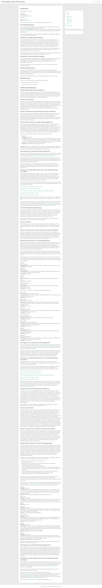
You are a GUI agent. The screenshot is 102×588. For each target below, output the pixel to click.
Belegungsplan (69, 21)
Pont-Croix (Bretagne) (97, 1)
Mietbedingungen (70, 20)
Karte (68, 23)
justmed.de (50, 579)
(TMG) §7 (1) (35, 41)
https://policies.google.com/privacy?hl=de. (27, 386)
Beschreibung (69, 16)
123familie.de (49, 22)
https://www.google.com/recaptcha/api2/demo (34, 483)
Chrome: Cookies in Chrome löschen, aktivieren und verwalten (30, 186)
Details (68, 12)
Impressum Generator (32, 22)
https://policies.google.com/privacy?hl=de (48, 205)
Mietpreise (68, 18)
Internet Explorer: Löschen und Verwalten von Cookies (29, 192)
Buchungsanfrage (70, 25)
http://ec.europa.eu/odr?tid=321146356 (28, 30)
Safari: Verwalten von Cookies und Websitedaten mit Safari (30, 188)
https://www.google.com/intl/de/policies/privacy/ (37, 577)
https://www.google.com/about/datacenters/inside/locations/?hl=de (44, 155)
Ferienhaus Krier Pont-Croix (13, 2)
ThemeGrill (59, 586)
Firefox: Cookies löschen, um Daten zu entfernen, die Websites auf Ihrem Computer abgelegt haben (36, 190)
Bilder (68, 14)
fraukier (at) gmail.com (27, 20)
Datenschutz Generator (32, 579)
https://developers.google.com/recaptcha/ (27, 573)
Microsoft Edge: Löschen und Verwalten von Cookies (29, 194)
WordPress (49, 586)
